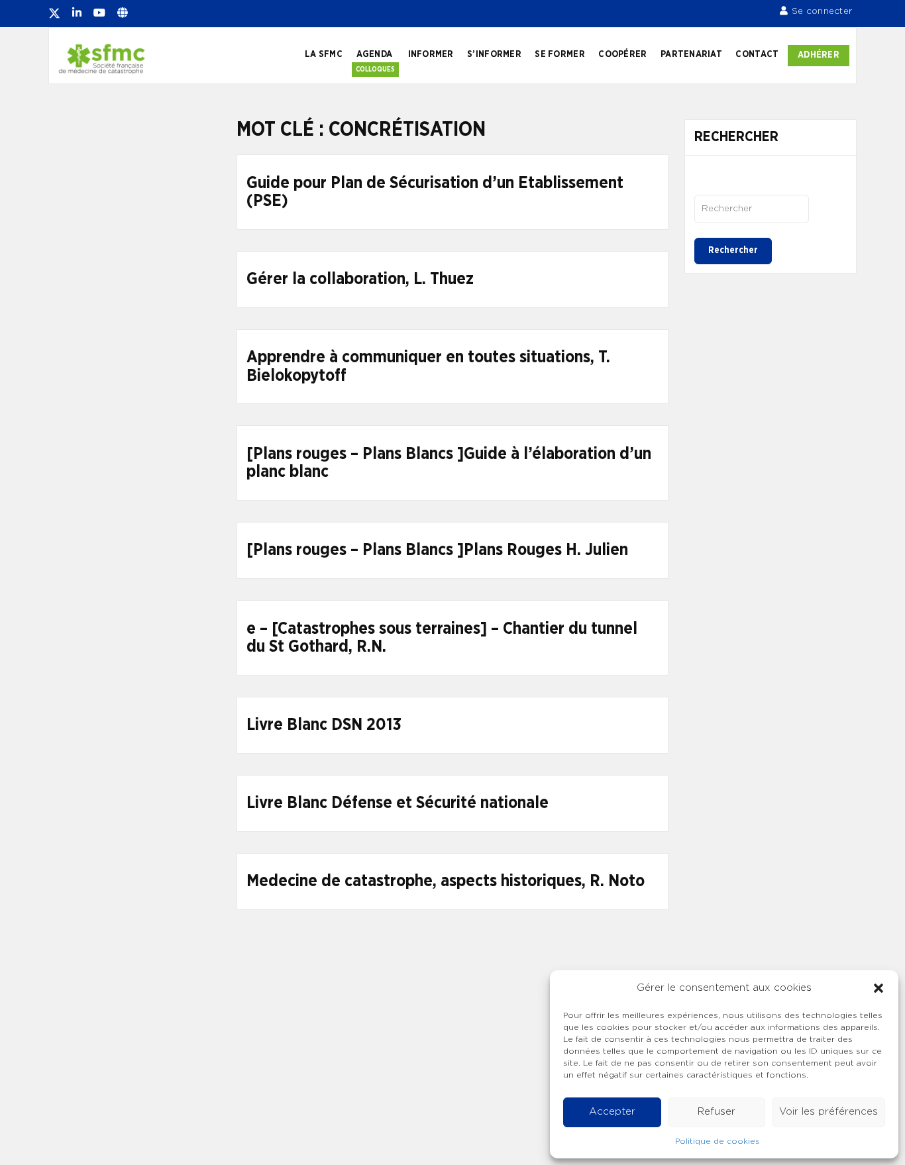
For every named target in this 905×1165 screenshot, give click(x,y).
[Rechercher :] (751, 208)
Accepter (612, 1112)
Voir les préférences (828, 1112)
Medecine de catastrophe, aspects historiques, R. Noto (445, 881)
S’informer (494, 54)
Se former (559, 54)
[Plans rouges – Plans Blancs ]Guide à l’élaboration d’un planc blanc (448, 463)
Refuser (716, 1112)
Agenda (374, 54)
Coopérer (622, 54)
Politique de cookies (717, 1141)
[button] (878, 988)
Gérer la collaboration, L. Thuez (360, 279)
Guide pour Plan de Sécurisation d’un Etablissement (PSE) (434, 192)
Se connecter (822, 11)
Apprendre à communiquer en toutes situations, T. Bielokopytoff (428, 366)
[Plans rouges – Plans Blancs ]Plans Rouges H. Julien (437, 550)
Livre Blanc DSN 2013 (323, 725)
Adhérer (818, 55)
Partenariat (691, 54)
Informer (431, 54)
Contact (756, 54)
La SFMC (324, 54)
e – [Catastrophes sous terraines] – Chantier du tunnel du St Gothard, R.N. (441, 638)
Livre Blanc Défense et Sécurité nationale (397, 803)
